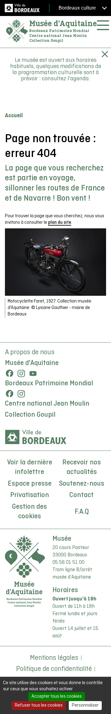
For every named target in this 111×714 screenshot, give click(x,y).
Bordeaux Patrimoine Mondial (49, 383)
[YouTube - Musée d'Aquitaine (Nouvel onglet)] (33, 373)
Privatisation (29, 495)
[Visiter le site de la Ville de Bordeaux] (36, 437)
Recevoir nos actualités (81, 467)
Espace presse (29, 483)
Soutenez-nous (81, 483)
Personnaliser (85, 705)
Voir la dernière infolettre (29, 467)
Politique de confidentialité (54, 669)
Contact (81, 495)
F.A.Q (82, 511)
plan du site (59, 222)
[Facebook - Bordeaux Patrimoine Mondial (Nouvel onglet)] (9, 393)
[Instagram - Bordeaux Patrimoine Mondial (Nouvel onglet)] (21, 393)
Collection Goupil (30, 415)
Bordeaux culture (78, 7)
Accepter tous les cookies (56, 696)
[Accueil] (17, 31)
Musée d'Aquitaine (63, 23)
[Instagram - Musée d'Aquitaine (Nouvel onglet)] (21, 373)
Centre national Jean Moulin (47, 403)
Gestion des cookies (29, 512)
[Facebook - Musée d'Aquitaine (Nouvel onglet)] (9, 373)
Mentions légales (54, 658)
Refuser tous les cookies (39, 705)
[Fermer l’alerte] (105, 54)
